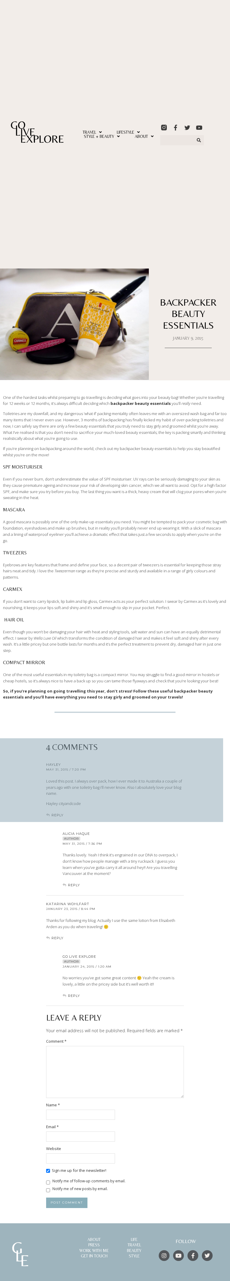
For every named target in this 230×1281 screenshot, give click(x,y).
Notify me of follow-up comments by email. (88, 1181)
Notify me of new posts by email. (80, 1188)
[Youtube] (199, 127)
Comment (56, 1041)
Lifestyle (125, 132)
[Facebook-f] (175, 127)
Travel (89, 132)
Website (53, 1148)
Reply (74, 885)
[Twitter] (187, 127)
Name (53, 1105)
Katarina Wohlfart (67, 904)
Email (52, 1126)
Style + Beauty (99, 136)
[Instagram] (164, 1255)
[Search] (199, 140)
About (141, 136)
